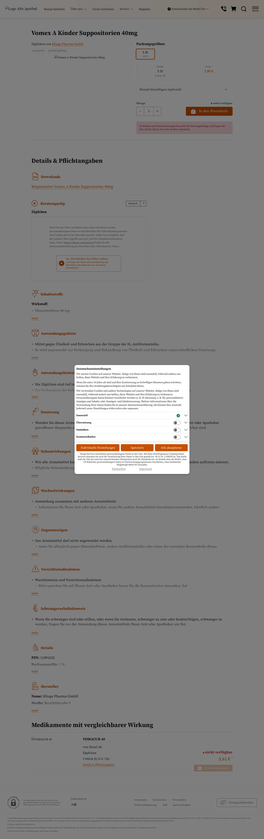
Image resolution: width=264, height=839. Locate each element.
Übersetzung (83, 422)
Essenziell (82, 415)
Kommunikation (86, 436)
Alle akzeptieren (171, 448)
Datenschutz (119, 469)
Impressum (145, 469)
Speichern (137, 448)
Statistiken (82, 429)
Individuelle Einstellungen (98, 448)
